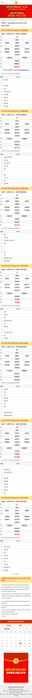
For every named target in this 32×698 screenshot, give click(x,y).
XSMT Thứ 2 (10, 33)
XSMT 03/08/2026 (21, 192)
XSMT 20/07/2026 (21, 346)
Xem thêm (15, 574)
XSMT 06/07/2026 (21, 501)
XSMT (3, 33)
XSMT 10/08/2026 (21, 114)
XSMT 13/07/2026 (21, 424)
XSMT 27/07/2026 (21, 269)
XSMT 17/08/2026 (21, 33)
